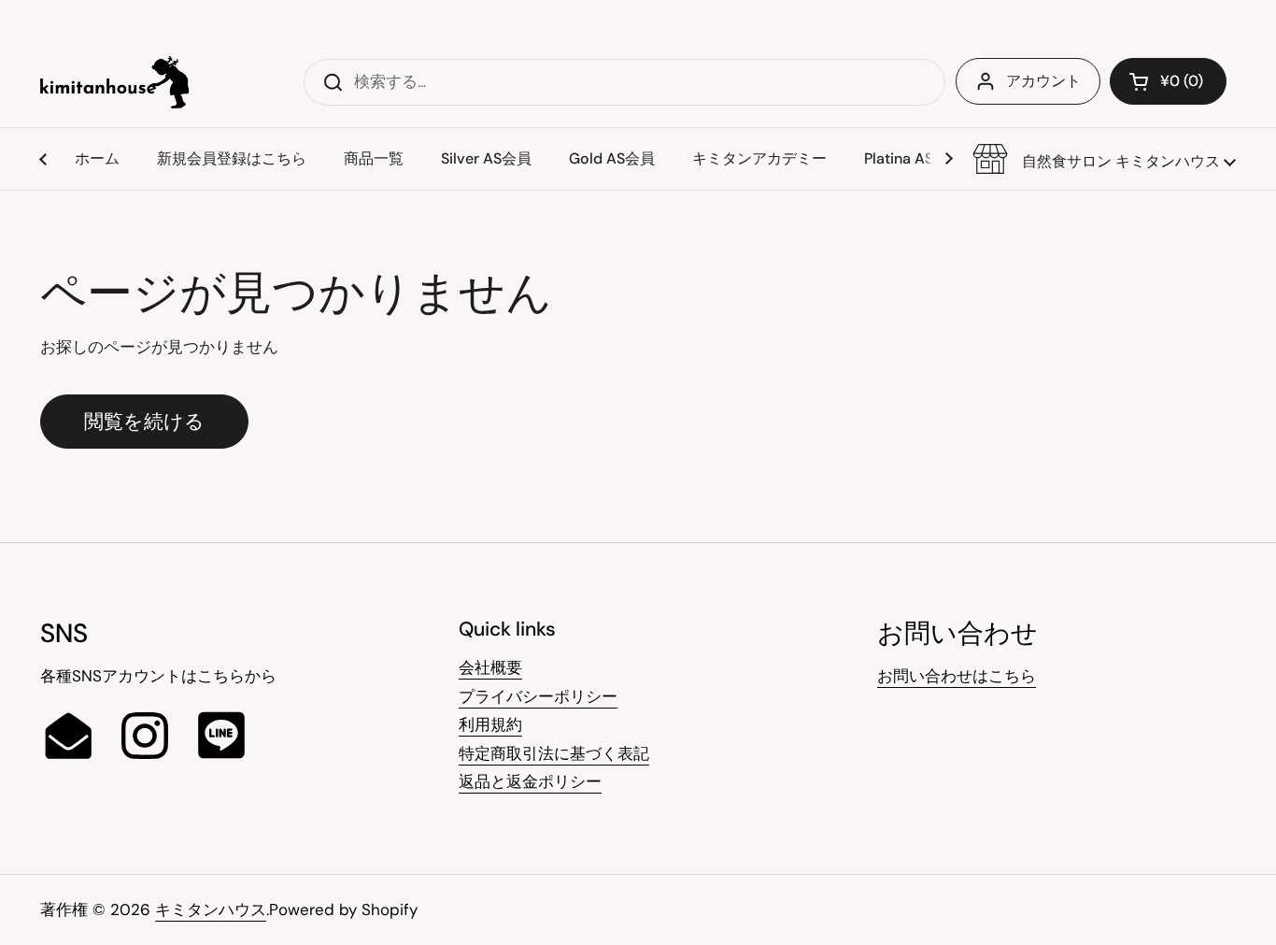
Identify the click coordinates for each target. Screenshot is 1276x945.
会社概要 (490, 667)
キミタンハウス (210, 909)
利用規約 (490, 724)
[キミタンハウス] (115, 82)
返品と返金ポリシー (530, 781)
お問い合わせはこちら (956, 676)
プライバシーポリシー (538, 696)
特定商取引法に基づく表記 (554, 753)
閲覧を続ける (144, 421)
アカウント (1043, 81)
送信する (327, 82)
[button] (1104, 159)
